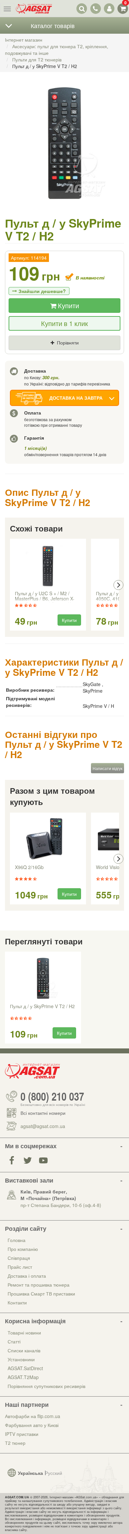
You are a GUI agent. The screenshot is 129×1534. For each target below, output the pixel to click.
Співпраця (19, 1258)
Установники (21, 1359)
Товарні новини (24, 1332)
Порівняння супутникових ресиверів (46, 1386)
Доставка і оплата (27, 1275)
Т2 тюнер (15, 1443)
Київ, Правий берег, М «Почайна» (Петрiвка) (48, 1194)
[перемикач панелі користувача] (109, 8)
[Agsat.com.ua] (34, 8)
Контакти (17, 1302)
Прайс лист (20, 1266)
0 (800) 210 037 (52, 1096)
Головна (16, 1240)
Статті (14, 1341)
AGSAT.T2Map (23, 1377)
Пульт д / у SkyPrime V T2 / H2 (42, 1006)
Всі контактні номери (43, 1113)
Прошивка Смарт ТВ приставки (41, 1293)
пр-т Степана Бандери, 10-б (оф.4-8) (61, 1205)
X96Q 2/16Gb (29, 867)
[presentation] (11, 585)
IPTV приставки (21, 1434)
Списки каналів (24, 1350)
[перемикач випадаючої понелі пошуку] (82, 8)
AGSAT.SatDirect (25, 1368)
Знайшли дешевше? (42, 291)
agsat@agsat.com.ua (43, 1126)
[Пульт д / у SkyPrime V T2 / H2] (64, 150)
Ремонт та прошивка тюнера (38, 1284)
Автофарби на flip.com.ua (32, 1416)
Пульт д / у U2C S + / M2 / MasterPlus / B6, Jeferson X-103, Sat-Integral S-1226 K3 (44, 597)
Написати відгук (107, 768)
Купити (67, 305)
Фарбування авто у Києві (32, 1425)
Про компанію (23, 1249)
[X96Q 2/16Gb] (48, 839)
